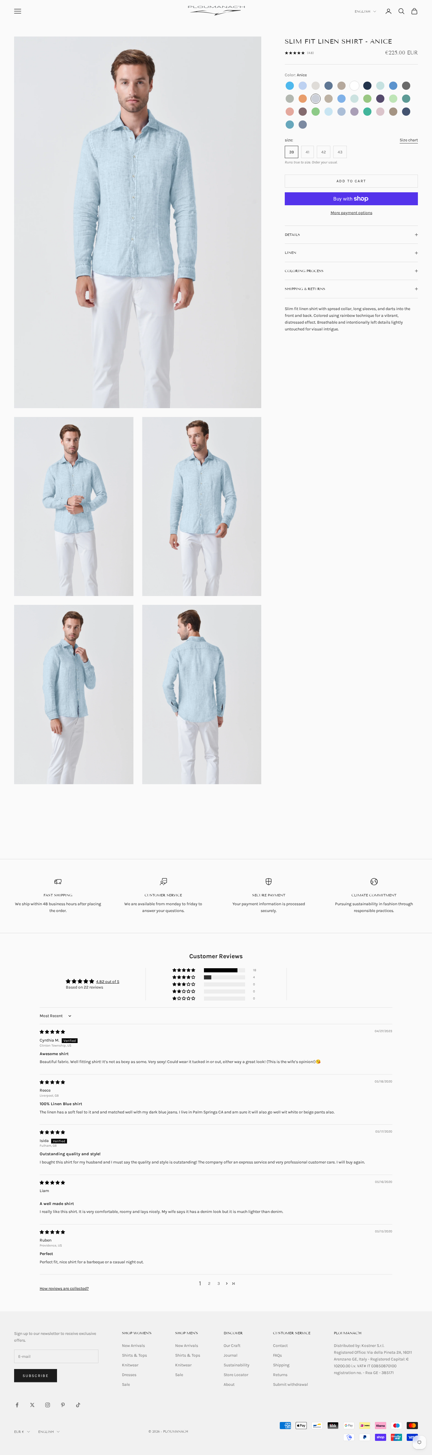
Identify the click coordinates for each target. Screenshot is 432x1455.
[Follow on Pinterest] (63, 1405)
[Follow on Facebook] (17, 1405)
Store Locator (236, 1374)
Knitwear (130, 1365)
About (229, 1384)
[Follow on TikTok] (78, 1405)
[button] (184, 970)
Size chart (409, 140)
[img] (52, 1031)
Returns (280, 1374)
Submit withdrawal (290, 1384)
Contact (280, 1345)
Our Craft (232, 1345)
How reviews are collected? (64, 1288)
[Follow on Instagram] (48, 1405)
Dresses (129, 1374)
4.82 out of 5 (107, 981)
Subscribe (35, 1375)
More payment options (351, 212)
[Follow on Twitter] (32, 1405)
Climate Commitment (373, 895)
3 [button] (218, 1283)
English (362, 11)
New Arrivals (133, 1345)
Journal (230, 1355)
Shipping (281, 1365)
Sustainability (237, 1365)
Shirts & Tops (134, 1355)
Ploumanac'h (347, 1333)
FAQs (277, 1355)
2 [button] (209, 1283)
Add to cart (351, 181)
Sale (126, 1384)
